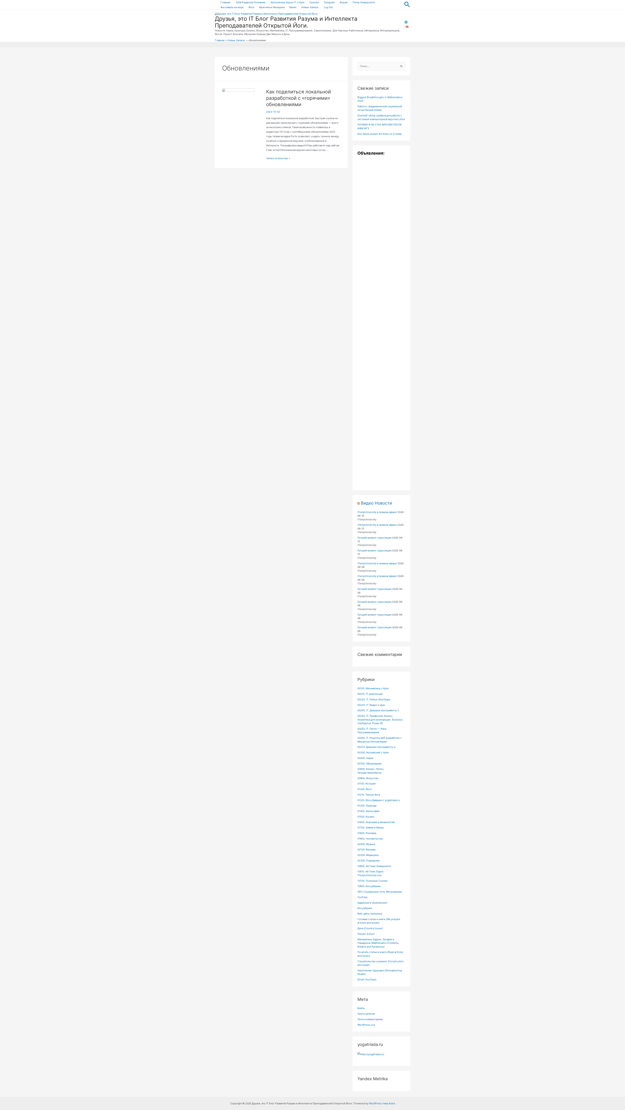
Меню (292, 7)
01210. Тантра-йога (368, 794)
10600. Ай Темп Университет (374, 866)
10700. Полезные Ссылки (372, 880)
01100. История (366, 783)
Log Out (328, 7)
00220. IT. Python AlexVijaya (373, 699)
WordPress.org (366, 1024)
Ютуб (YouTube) (366, 979)
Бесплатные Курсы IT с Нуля (287, 2)
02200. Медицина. (368, 855)
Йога (251, 7)
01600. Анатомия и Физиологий (376, 822)
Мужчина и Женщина (272, 7)
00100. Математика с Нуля (372, 688)
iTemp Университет (363, 2)
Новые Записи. (310, 7)
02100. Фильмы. (366, 849)
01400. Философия (368, 811)
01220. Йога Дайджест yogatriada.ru (378, 800)
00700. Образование (369, 763)
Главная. (226, 2)
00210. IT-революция (369, 693)
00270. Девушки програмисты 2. (376, 747)
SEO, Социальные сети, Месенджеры (379, 891)
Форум (343, 2)
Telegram (329, 2)
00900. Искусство (367, 778)
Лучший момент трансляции (374, 537)
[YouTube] (407, 26)
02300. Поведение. (368, 860)
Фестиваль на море (232, 7)
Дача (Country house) (370, 928)
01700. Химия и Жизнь (370, 827)
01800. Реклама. (367, 833)
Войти (361, 1008)
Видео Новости (376, 503)
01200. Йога (364, 789)
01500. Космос (366, 816)
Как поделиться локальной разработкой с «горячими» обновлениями (298, 98)
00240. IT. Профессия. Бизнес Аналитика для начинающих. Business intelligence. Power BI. (380, 719)
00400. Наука (365, 758)
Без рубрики (364, 908)
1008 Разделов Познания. (251, 2)
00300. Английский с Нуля (373, 752)
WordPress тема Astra (382, 1103)
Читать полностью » (278, 158)
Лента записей (366, 1013)
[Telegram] (406, 22)
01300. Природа (366, 805)
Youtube (314, 2)
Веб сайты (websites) (369, 913)
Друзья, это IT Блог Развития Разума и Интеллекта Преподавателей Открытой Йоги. (286, 22)
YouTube (362, 897)
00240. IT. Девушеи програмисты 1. (378, 710)
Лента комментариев (370, 1019)
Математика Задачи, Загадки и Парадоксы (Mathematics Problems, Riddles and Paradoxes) (378, 943)
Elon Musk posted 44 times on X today (379, 133)
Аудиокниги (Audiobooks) (372, 902)
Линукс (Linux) (366, 933)
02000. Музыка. (366, 844)
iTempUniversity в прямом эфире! (377, 512)
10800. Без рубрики (369, 886)
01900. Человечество (370, 838)
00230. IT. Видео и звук (371, 705)
